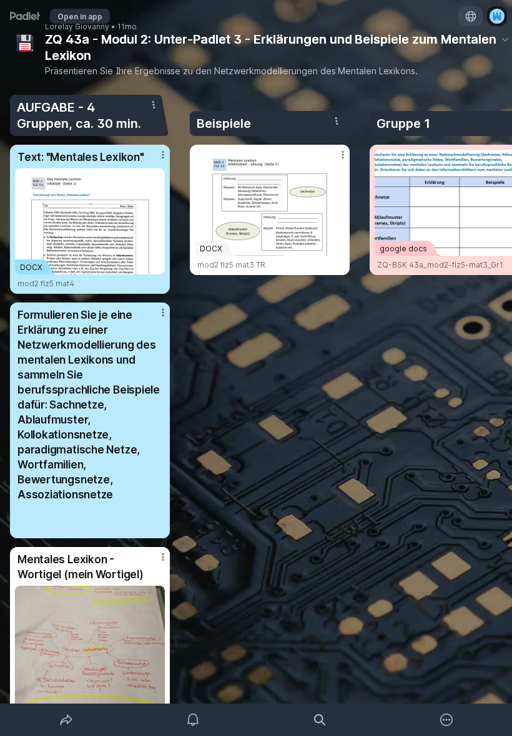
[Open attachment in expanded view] (90, 655)
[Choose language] (470, 16)
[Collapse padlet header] (505, 39)
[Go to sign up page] (497, 16)
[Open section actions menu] (153, 104)
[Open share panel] (66, 719)
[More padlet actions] (446, 719)
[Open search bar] (319, 720)
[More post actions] (155, 160)
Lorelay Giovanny (77, 26)
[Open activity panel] (192, 719)
